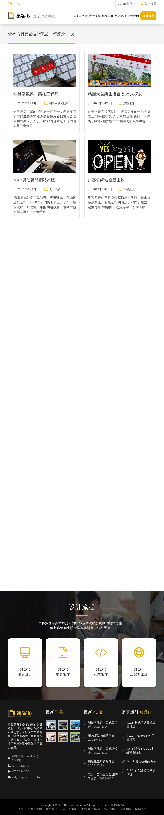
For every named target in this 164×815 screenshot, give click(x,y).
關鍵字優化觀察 (59, 103)
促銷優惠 (148, 15)
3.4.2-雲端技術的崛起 (141, 761)
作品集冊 (107, 15)
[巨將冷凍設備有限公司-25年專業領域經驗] (51, 725)
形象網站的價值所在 (101, 735)
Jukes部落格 (69, 809)
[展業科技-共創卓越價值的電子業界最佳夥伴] (75, 725)
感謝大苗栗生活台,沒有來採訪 (115, 94)
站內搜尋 (150, 3)
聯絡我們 (133, 15)
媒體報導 (129, 103)
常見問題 (120, 15)
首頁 (21, 809)
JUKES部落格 (126, 3)
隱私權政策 (118, 805)
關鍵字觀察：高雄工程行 (36, 94)
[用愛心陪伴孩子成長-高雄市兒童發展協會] (51, 737)
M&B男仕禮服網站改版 (34, 180)
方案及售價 (81, 15)
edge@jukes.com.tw (26, 777)
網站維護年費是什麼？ (102, 761)
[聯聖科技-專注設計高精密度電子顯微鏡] (75, 737)
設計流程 (94, 15)
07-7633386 (20, 765)
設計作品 (54, 189)
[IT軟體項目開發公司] (63, 725)
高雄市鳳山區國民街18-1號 (25, 758)
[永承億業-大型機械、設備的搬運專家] (63, 737)
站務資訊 (129, 189)
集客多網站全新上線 (106, 180)
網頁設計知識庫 (90, 809)
